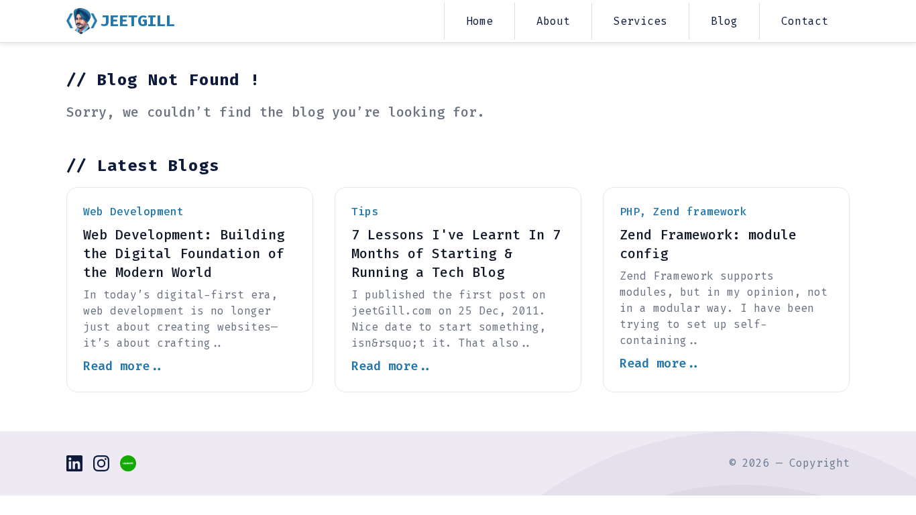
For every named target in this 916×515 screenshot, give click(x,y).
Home (479, 21)
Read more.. (123, 366)
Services (640, 21)
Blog (724, 21)
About (553, 21)
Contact (804, 21)
